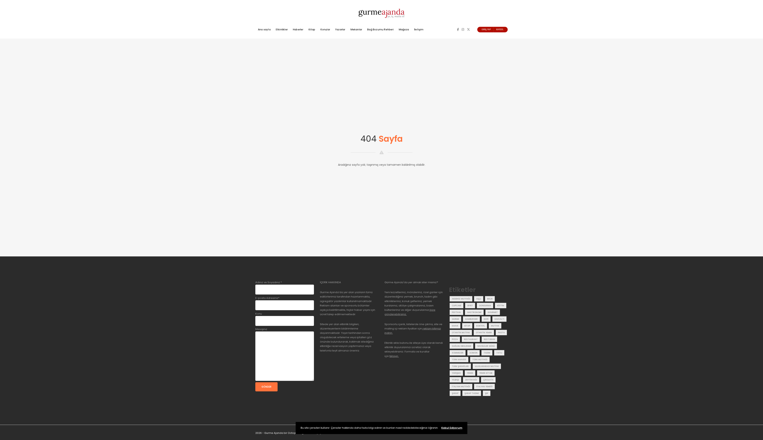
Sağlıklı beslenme (461, 346)
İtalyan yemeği (484, 386)
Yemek (470, 373)
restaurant (471, 339)
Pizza (455, 339)
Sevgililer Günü (486, 346)
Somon (473, 352)
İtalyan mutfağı (461, 386)
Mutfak (495, 325)
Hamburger (471, 319)
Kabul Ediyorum (451, 427)
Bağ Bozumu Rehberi (380, 29)
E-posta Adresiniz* (267, 298)
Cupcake (456, 305)
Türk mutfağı (479, 359)
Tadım (487, 352)
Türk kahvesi (459, 359)
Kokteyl (480, 325)
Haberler (298, 29)
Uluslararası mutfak (487, 366)
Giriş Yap (486, 29)
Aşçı (478, 299)
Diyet (470, 305)
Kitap (312, 29)
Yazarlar (340, 29)
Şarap (455, 393)
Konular (325, 29)
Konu (258, 314)
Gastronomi (474, 312)
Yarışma (456, 373)
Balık (490, 299)
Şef (486, 393)
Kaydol (500, 29)
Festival (456, 312)
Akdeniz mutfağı (461, 299)
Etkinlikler (282, 29)
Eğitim (500, 305)
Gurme (455, 319)
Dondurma (485, 305)
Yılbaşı (455, 379)
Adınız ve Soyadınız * (268, 282)
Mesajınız (261, 329)
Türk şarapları (460, 366)
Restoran (489, 339)
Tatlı (499, 352)
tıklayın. (394, 356)
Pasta (501, 332)
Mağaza (404, 29)
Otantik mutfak (461, 332)
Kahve (455, 325)
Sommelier (457, 352)
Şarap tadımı (472, 393)
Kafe (486, 319)
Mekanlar (356, 29)
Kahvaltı (499, 319)
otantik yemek (484, 332)
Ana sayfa (264, 29)
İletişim (419, 29)
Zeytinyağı (471, 379)
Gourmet (493, 312)
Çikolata (488, 379)
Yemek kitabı (485, 373)
